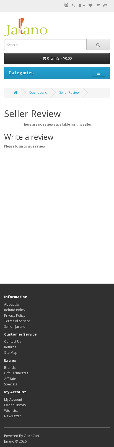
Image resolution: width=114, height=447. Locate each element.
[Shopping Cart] (98, 5)
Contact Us (12, 341)
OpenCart (31, 435)
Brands (9, 367)
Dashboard (38, 92)
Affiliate (10, 378)
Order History (15, 405)
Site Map (10, 352)
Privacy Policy (14, 315)
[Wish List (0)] (90, 5)
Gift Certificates (16, 373)
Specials (10, 384)
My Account (13, 399)
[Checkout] (105, 5)
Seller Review (69, 92)
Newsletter (12, 416)
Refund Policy (14, 310)
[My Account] (82, 5)
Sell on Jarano (14, 326)
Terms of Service (17, 321)
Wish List (11, 410)
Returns (10, 347)
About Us (11, 304)
